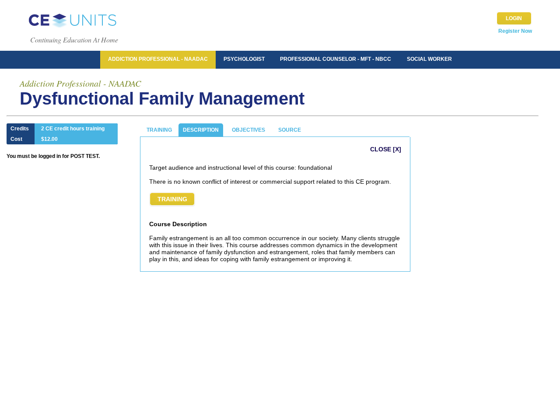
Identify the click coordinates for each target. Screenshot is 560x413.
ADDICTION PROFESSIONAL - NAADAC (158, 59)
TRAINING (159, 130)
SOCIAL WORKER (429, 59)
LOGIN (514, 18)
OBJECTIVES (248, 130)
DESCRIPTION (201, 130)
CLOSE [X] (385, 149)
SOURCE (289, 130)
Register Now (515, 31)
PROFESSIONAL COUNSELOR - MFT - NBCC (335, 59)
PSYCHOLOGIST (244, 59)
